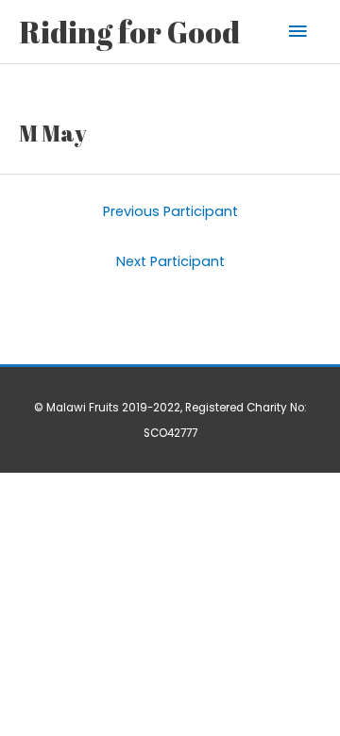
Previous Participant (170, 211)
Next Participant (170, 261)
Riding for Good (129, 31)
